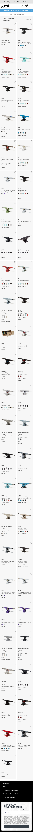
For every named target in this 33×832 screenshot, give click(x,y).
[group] (16, 2)
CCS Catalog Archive (9, 797)
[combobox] (6, 812)
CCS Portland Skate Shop (10, 790)
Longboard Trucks (19, 15)
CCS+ (4, 787)
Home (10, 15)
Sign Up (16, 826)
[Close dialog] (30, 804)
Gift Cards (6, 783)
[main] (16, 396)
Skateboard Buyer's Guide (10, 794)
